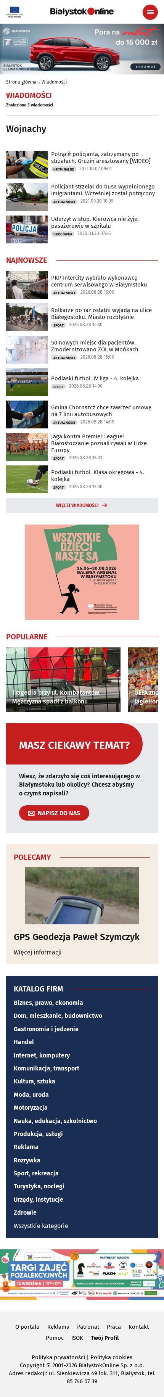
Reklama (26, 1147)
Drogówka (62, 234)
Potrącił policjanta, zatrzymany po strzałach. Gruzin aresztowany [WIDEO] (101, 157)
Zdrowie (25, 1212)
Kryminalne (63, 169)
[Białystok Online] (82, 12)
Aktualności (64, 202)
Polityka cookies (111, 1357)
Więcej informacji (38, 952)
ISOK (77, 1337)
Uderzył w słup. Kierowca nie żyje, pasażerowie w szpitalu (95, 222)
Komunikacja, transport (46, 1068)
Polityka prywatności (58, 1357)
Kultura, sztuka (34, 1081)
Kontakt (139, 1326)
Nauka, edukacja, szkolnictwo (55, 1121)
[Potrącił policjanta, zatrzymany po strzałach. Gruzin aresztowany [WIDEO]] (27, 165)
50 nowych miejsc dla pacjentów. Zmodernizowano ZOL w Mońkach (94, 346)
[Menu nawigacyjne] (150, 12)
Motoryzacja (31, 1107)
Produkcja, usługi (38, 1134)
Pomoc (55, 1337)
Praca (114, 1326)
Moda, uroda (31, 1094)
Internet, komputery (42, 1055)
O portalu (27, 1326)
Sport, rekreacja (36, 1173)
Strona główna (21, 82)
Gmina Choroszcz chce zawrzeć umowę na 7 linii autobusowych (101, 411)
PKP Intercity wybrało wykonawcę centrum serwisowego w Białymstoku (99, 281)
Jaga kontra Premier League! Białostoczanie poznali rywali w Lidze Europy (99, 443)
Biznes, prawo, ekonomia (48, 1002)
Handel (24, 1042)
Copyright (32, 1365)
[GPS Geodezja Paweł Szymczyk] (82, 895)
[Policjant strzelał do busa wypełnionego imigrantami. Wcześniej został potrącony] (27, 197)
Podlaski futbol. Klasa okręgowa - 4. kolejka (97, 476)
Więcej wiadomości (77, 505)
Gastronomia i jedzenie (46, 1029)
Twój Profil (105, 1337)
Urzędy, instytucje (38, 1199)
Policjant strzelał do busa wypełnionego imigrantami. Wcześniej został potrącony (103, 190)
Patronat (88, 1326)
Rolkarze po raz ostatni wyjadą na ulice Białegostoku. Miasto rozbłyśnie (101, 313)
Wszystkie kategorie (41, 1226)
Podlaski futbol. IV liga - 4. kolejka (95, 378)
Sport (58, 325)
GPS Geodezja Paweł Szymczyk (77, 937)
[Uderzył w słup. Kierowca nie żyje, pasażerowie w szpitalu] (27, 229)
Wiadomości (54, 82)
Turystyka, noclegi (39, 1186)
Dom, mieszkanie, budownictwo (58, 1015)
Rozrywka (27, 1160)
